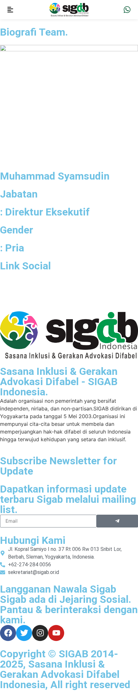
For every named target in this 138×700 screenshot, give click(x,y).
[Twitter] (24, 633)
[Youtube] (56, 633)
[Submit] (117, 521)
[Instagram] (40, 633)
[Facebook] (8, 633)
